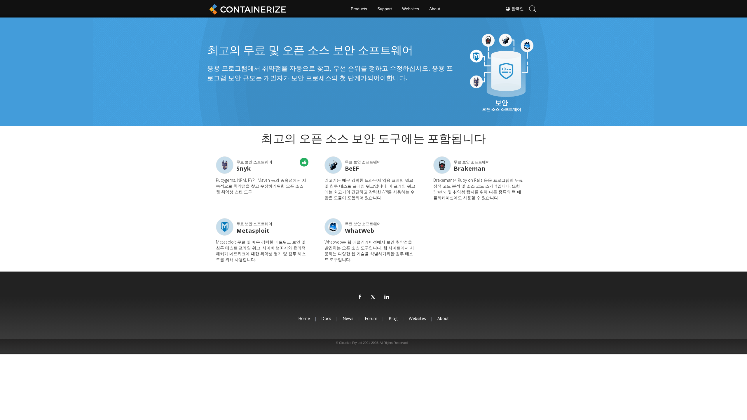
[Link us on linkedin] (387, 297)
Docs (326, 318)
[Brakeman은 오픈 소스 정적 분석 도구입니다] (442, 165)
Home (304, 318)
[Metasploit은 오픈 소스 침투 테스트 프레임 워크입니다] (224, 227)
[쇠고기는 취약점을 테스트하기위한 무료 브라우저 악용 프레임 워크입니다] (333, 165)
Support (384, 8)
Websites (410, 8)
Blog (393, 318)
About (434, 8)
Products (359, 8)
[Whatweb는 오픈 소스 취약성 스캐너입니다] (333, 227)
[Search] (532, 9)
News (348, 318)
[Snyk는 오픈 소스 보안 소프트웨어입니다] (224, 165)
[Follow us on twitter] (373, 297)
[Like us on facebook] (360, 297)
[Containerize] (246, 8)
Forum (371, 318)
